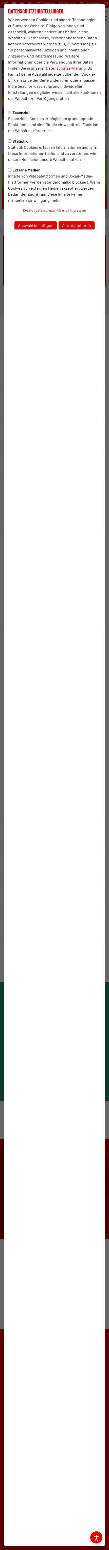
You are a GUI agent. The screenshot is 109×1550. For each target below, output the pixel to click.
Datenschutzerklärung (66, 68)
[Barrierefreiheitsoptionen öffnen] (96, 1537)
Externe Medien (26, 169)
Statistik (20, 141)
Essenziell (21, 112)
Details (28, 210)
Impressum (78, 210)
